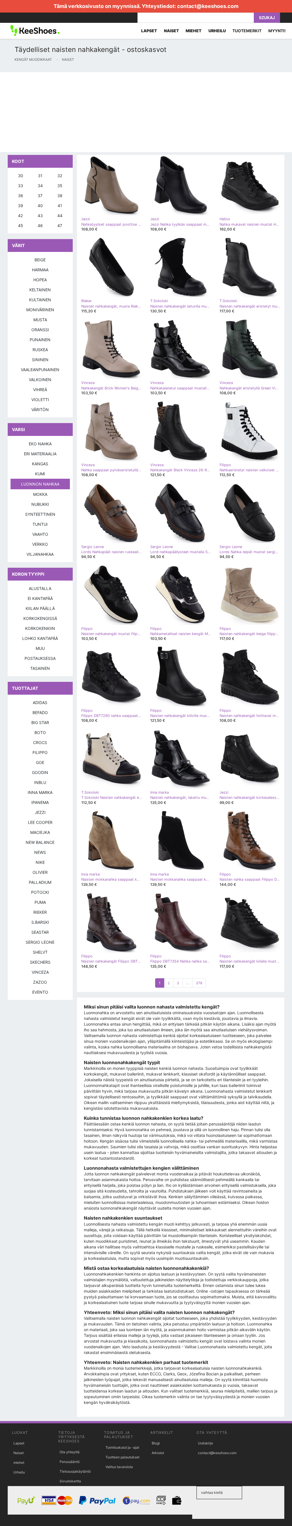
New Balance (40, 842)
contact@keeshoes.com (207, 6)
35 (59, 185)
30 (20, 175)
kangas (40, 463)
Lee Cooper (40, 822)
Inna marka (40, 792)
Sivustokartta (70, 1481)
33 (20, 185)
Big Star (40, 722)
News (40, 852)
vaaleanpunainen (40, 369)
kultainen (40, 299)
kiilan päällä (40, 608)
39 (20, 205)
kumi (40, 473)
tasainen (40, 668)
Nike (40, 862)
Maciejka (40, 832)
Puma (40, 902)
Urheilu (19, 1472)
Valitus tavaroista (119, 1467)
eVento (40, 992)
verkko (40, 544)
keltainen (40, 289)
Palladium (40, 882)
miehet (18, 1462)
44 (59, 215)
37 (40, 195)
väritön (40, 409)
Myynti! (277, 30)
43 (40, 215)
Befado (40, 712)
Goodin (40, 772)
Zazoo (40, 982)
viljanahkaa (40, 554)
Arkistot (158, 1453)
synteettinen (40, 514)
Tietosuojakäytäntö (75, 1471)
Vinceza (40, 972)
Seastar (40, 932)
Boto (40, 732)
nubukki (40, 504)
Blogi (156, 1443)
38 (59, 195)
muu (40, 648)
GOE (40, 762)
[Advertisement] (146, 112)
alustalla (40, 588)
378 (199, 983)
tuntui (40, 524)
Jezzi (40, 812)
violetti (40, 399)
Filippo (40, 752)
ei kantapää (40, 598)
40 (40, 205)
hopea (40, 279)
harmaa (40, 269)
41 (60, 205)
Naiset (18, 1453)
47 (59, 225)
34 (40, 185)
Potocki (40, 892)
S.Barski (40, 922)
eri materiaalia (40, 453)
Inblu (40, 782)
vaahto (40, 534)
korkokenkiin (40, 628)
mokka (40, 494)
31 (40, 175)
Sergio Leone (40, 942)
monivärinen (40, 309)
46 (40, 225)
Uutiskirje (205, 1443)
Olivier (40, 872)
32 (59, 175)
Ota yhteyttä (70, 1452)
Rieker (40, 912)
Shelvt (40, 952)
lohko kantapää (40, 638)
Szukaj (267, 17)
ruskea (40, 349)
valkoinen (40, 379)
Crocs (40, 742)
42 (20, 215)
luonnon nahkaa (40, 484)
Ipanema (40, 802)
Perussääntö (70, 1462)
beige (40, 259)
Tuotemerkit (246, 30)
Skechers (40, 962)
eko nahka (40, 443)
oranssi (40, 329)
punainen (40, 339)
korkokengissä (40, 618)
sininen (40, 359)
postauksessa (40, 658)
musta (40, 319)
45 (20, 225)
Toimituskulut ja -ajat (122, 1447)
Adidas (40, 702)
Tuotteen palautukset (122, 1457)
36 (20, 195)
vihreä (40, 389)
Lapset (18, 1443)
